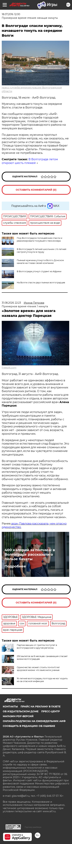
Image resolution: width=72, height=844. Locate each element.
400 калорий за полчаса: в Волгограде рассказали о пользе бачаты (30, 554)
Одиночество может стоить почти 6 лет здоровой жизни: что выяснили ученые (38, 668)
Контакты (10, 706)
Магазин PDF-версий (18, 716)
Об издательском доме (20, 711)
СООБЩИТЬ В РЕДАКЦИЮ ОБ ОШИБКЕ (29, 726)
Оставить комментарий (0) (36, 189)
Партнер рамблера (33, 827)
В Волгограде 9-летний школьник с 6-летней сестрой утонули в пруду (41, 250)
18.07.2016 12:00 (11, 14)
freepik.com (9, 367)
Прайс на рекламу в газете (40, 706)
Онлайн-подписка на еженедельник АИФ (34, 721)
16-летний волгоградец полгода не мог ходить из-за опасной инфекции (42, 680)
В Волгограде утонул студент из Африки (39, 271)
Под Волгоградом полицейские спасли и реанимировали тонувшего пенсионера (39, 239)
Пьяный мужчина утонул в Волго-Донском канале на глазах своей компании (40, 261)
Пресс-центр (50, 711)
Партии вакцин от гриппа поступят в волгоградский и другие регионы (37, 646)
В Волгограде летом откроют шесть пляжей (30, 161)
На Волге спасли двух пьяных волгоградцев (41, 282)
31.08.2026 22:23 (11, 302)
